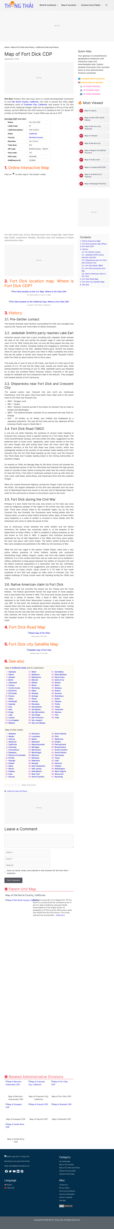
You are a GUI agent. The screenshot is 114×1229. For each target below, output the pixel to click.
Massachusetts (38, 744)
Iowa (10, 774)
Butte (10, 680)
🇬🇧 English (8, 1185)
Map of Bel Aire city (93, 143)
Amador (11, 677)
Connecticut (13, 750)
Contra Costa (14, 688)
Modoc (35, 682)
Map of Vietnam (91, 136)
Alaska (11, 736)
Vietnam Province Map (67, 1171)
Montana (35, 758)
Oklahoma (59, 739)
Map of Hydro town (92, 160)
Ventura (58, 712)
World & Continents (48, 5)
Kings (10, 712)
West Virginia (60, 771)
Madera (11, 723)
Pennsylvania (60, 744)
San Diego (36, 715)
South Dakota (60, 752)
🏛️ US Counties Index (89, 90)
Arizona (11, 739)
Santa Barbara (61, 674)
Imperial (11, 704)
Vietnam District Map (66, 1174)
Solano (58, 690)
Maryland (36, 742)
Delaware (12, 752)
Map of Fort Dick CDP (61, 1096)
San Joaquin (37, 720)
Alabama (12, 734)
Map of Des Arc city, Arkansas (93, 127)
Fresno (11, 696)
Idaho (10, 766)
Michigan (35, 747)
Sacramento (37, 707)
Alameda (12, 672)
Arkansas (12, 742)
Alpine (11, 674)
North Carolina (38, 777)
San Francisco (38, 717)
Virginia (58, 766)
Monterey (36, 688)
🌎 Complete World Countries (91, 79)
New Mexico (37, 771)
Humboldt (12, 701)
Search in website (65, 1197)
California (33, 134)
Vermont (58, 763)
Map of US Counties (66, 1164)
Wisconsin (59, 774)
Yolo (56, 715)
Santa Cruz (59, 680)
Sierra (57, 685)
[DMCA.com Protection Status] (66, 1207)
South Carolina (61, 750)
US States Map (64, 1161)
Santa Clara (59, 677)
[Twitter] (10, 1172)
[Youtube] (14, 1172)
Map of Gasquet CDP (15, 1119)
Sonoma (58, 693)
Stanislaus (59, 696)
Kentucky (36, 734)
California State (19, 668)
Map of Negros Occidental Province (95, 151)
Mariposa (36, 674)
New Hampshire (38, 766)
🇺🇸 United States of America (90, 82)
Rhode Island (60, 747)
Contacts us (63, 1185)
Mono (34, 685)
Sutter (57, 699)
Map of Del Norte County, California (25, 895)
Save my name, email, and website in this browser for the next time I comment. (37, 872)
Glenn (10, 699)
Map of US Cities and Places (22, 47)
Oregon (58, 742)
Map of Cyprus (90, 110)
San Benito (36, 709)
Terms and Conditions (67, 1191)
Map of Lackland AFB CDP (95, 167)
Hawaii (11, 763)
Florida (11, 758)
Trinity (57, 704)
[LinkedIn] (18, 1172)
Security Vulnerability (67, 1194)
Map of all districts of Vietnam (93, 175)
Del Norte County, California (25, 102)
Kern (10, 709)
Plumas (35, 701)
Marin (34, 672)
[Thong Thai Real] (18, 4)
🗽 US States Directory (90, 86)
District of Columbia (16, 755)
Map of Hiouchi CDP (39, 1119)
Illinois (11, 768)
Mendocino (36, 677)
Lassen (11, 717)
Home (6, 47)
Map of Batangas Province (95, 184)
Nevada (35, 693)
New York (36, 774)
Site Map (62, 1200)
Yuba (57, 717)
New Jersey (37, 768)
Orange (35, 696)
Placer (34, 699)
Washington (60, 768)
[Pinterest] (22, 1172)
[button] (106, 5)
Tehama (58, 701)
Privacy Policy (64, 1188)
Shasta (58, 682)
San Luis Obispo (38, 723)
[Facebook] (6, 1172)
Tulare (57, 707)
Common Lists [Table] (90, 5)
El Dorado (12, 693)
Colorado (12, 747)
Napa (34, 690)
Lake (10, 715)
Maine (34, 739)
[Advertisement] (39, 78)
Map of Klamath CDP (61, 1119)
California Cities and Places (47, 47)
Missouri (35, 755)
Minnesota (36, 750)
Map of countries (68, 5)
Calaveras (12, 682)
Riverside (35, 704)
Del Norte (12, 690)
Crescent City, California (35, 104)
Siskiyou (58, 688)
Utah (57, 760)
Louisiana (36, 736)
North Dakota (60, 734)
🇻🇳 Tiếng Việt (9, 1188)
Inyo (10, 707)
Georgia (11, 760)
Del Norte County (36, 137)
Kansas (11, 777)
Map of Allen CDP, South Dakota (94, 119)
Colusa (11, 685)
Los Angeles (13, 720)
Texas (57, 758)
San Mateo (59, 672)
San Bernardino (38, 712)
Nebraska (36, 760)
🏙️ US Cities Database (90, 94)
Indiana (11, 771)
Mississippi (36, 752)
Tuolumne (59, 709)
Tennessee (59, 755)
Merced (35, 680)
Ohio (57, 736)
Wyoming (59, 777)
